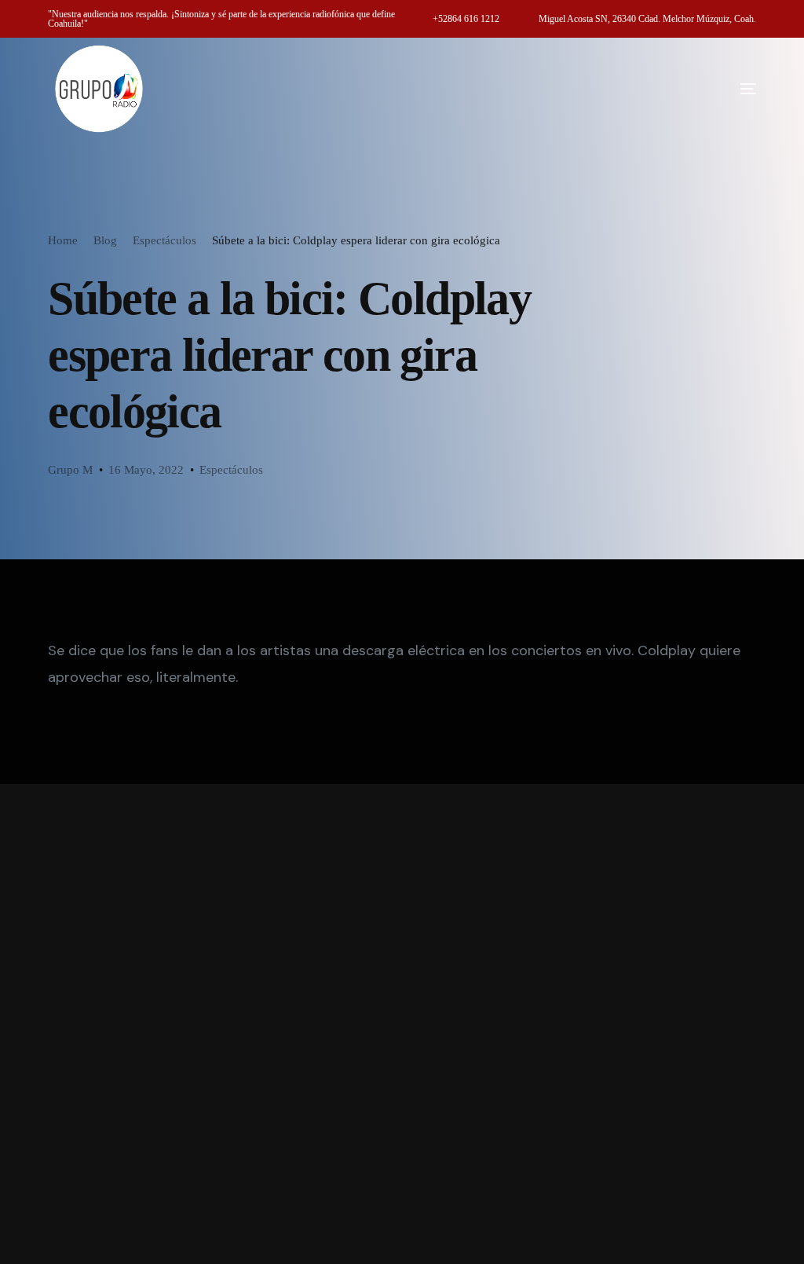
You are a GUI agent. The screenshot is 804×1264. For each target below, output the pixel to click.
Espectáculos (231, 469)
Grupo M (70, 469)
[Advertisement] (402, 1024)
